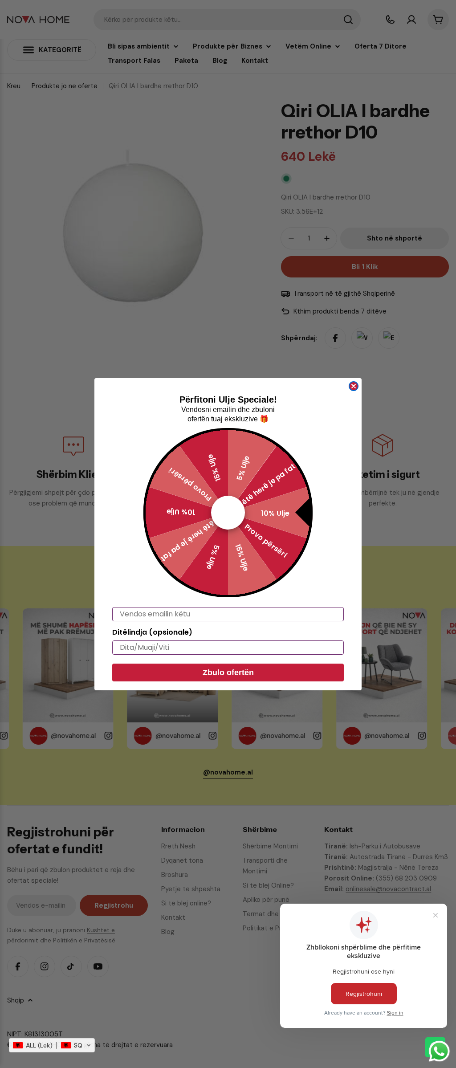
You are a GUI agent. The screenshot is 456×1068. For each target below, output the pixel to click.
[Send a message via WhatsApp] (439, 1051)
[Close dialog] (353, 386)
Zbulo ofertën (228, 672)
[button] (52, 1045)
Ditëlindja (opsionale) (152, 632)
